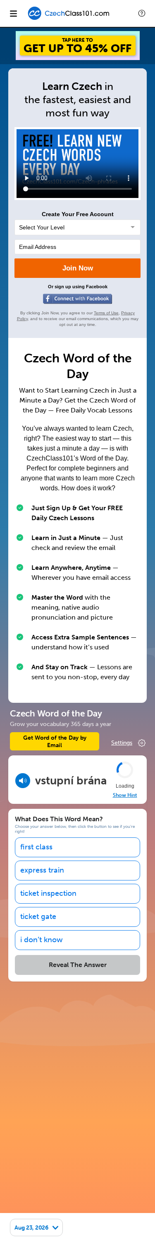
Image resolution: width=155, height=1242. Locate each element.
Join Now (77, 268)
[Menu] (13, 13)
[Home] (70, 19)
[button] (141, 13)
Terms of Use (106, 313)
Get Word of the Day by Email (54, 741)
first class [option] (36, 846)
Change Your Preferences (129, 743)
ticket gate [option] (38, 916)
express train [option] (42, 870)
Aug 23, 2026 (31, 1227)
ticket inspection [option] (48, 893)
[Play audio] (22, 780)
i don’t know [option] (41, 939)
